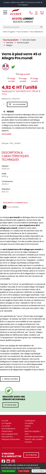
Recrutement (7, 436)
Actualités (29, 423)
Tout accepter (8, 471)
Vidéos (28, 426)
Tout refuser (23, 471)
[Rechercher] (42, 27)
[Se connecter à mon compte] (36, 12)
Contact (28, 442)
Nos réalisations (36, 32)
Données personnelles (34, 436)
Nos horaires (23, 32)
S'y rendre (6, 426)
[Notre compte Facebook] (4, 461)
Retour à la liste (11, 379)
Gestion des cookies (33, 439)
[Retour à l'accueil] (11, 11)
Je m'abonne (31, 455)
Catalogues (30, 420)
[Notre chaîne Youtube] (9, 461)
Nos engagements (10, 434)
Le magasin (7, 423)
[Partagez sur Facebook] (14, 111)
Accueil (5, 420)
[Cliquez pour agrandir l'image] (23, 74)
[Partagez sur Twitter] (19, 111)
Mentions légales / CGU (33, 432)
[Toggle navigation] (5, 13)
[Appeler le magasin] (31, 12)
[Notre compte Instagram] (14, 461)
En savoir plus (10, 405)
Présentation (7, 431)
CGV (27, 428)
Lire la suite (6, 134)
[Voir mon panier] (41, 12)
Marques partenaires (11, 439)
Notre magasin (9, 32)
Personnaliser (39, 471)
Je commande (18, 104)
